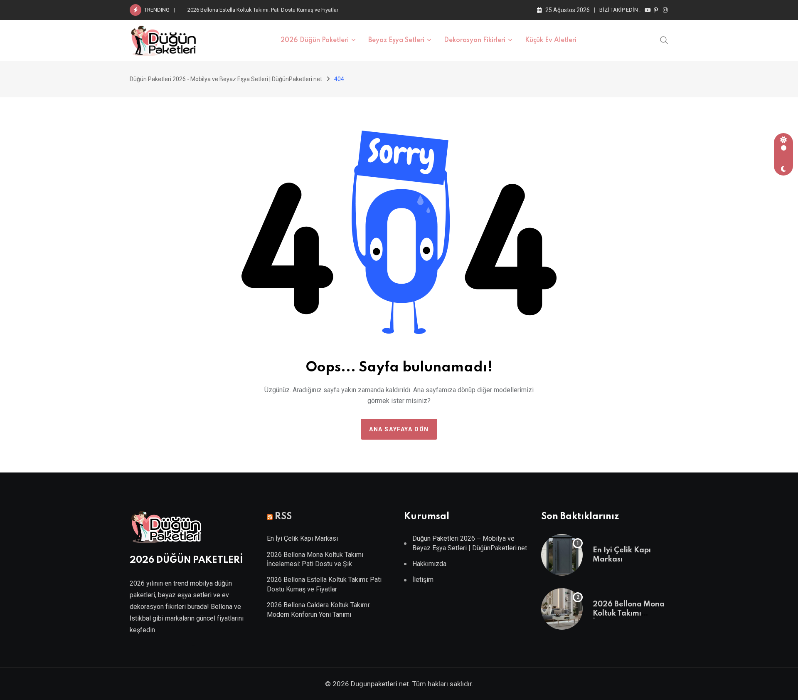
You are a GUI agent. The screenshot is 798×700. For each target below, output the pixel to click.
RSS (283, 516)
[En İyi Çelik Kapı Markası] (562, 555)
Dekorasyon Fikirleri (474, 40)
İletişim (422, 580)
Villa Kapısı (193, 645)
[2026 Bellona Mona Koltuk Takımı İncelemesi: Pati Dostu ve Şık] (562, 609)
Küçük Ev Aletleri (550, 40)
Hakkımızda (429, 564)
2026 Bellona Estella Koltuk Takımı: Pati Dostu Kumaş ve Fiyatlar (262, 10)
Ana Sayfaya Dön (399, 429)
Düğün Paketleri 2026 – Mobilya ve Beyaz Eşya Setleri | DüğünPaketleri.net (469, 543)
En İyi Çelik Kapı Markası (302, 538)
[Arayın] (664, 40)
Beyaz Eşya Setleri (396, 40)
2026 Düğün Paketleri (315, 40)
